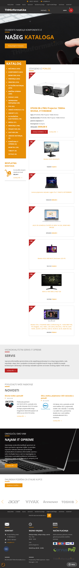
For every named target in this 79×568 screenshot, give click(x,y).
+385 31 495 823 (33, 1)
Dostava (61, 5)
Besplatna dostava (10, 164)
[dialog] (3, 565)
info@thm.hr (46, 1)
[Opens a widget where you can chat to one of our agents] (71, 564)
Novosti (30, 5)
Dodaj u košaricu (38, 132)
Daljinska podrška (13, 485)
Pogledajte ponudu (16, 46)
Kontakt (69, 5)
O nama (18, 5)
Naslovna (11, 5)
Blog (24, 5)
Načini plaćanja (40, 5)
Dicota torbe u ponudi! (14, 396)
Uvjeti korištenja (52, 5)
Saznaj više (16, 178)
